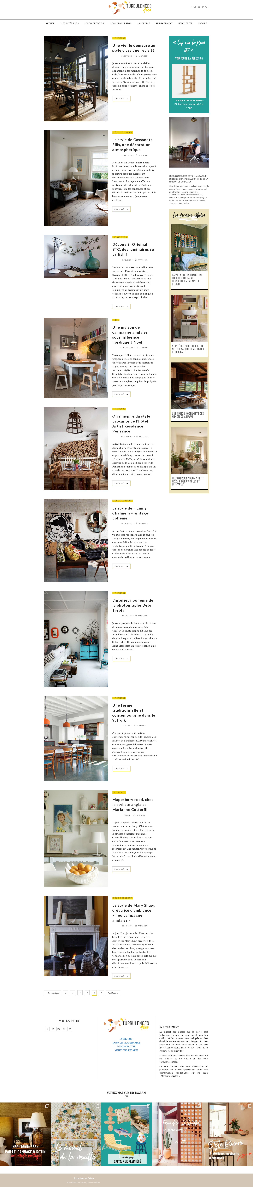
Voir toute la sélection (189, 58)
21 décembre (126, 348)
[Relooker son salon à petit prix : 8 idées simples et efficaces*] (189, 450)
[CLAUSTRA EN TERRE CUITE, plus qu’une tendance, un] (177, 1134)
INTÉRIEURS (119, 38)
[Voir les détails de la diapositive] (189, 81)
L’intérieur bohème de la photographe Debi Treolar (132, 605)
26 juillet (127, 926)
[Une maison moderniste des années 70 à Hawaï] (189, 385)
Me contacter (126, 1046)
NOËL (116, 320)
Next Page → (113, 993)
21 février (127, 56)
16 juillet (127, 616)
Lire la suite (121, 98)
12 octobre (126, 524)
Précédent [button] (173, 87)
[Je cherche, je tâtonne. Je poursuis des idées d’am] (25, 1134)
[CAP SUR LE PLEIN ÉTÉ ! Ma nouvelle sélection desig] (126, 1134)
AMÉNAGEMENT (164, 23)
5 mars (126, 726)
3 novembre (127, 437)
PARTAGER (143, 56)
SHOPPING (144, 23)
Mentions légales (126, 1050)
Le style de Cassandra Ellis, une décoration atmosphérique (132, 144)
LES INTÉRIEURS (70, 23)
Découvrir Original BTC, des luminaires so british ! (133, 249)
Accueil (50, 23)
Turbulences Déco (83, 1178)
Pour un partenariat (126, 1042)
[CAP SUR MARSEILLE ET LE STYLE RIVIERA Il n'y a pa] (227, 1134)
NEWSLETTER (185, 23)
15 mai (127, 815)
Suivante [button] (204, 87)
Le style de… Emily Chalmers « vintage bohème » (130, 513)
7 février (126, 260)
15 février (127, 155)
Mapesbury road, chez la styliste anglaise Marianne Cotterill (133, 804)
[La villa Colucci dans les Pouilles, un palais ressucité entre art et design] (189, 247)
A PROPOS (126, 1038)
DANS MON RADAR (122, 23)
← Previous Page (52, 993)
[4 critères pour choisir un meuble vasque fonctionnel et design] (189, 318)
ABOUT (203, 23)
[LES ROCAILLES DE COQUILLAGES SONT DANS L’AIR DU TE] (76, 1134)
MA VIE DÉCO (120, 237)
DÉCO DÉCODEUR (95, 23)
